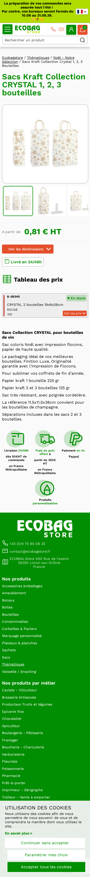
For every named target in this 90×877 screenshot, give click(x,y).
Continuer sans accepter (45, 842)
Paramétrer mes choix (46, 854)
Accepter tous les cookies (46, 866)
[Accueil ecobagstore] (27, 29)
